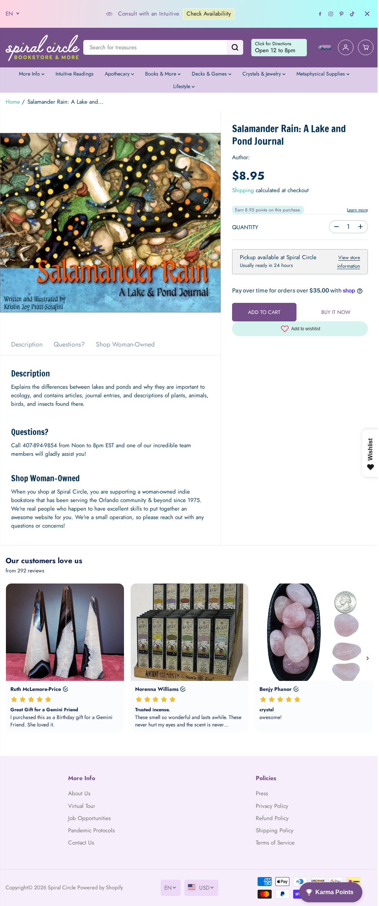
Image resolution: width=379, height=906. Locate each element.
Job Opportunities (89, 818)
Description (27, 344)
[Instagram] (330, 13)
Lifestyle (182, 86)
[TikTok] (352, 13)
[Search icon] (235, 47)
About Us (79, 793)
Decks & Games (210, 73)
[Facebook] (320, 13)
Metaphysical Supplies (321, 73)
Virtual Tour (81, 806)
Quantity (245, 227)
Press (262, 793)
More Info (30, 73)
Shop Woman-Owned (125, 344)
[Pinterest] (341, 13)
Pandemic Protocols (91, 830)
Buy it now (336, 312)
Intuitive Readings (75, 73)
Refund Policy (272, 818)
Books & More (161, 73)
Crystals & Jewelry (262, 73)
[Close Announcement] (367, 13)
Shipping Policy (275, 830)
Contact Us (81, 843)
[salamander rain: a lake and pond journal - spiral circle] (110, 222)
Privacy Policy (272, 806)
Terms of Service (275, 843)
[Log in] (345, 47)
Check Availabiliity (209, 14)
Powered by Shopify (100, 887)
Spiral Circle (62, 887)
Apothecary (118, 73)
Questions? (69, 344)
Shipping (243, 190)
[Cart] (365, 47)
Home (13, 102)
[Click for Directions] (279, 48)
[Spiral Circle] (43, 47)
